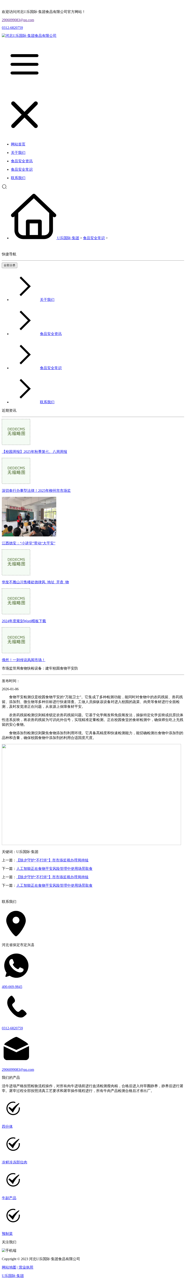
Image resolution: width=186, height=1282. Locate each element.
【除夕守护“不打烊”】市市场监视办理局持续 (52, 860)
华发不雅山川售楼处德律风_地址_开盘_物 (35, 582)
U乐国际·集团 (68, 238)
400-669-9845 (12, 987)
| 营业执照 (25, 1267)
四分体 (7, 1126)
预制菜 (7, 1234)
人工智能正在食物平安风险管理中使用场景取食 (54, 869)
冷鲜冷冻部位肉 (14, 1162)
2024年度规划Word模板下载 (24, 621)
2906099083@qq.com (18, 20)
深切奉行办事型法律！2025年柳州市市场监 (36, 490)
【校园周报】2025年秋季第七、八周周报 (34, 452)
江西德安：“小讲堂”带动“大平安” (28, 543)
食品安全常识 (94, 238)
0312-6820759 (12, 28)
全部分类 (9, 265)
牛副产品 (9, 1198)
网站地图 (9, 1267)
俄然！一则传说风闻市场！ (23, 660)
